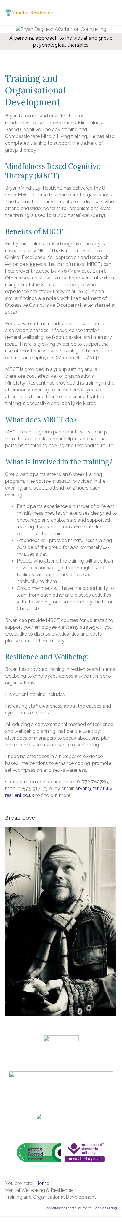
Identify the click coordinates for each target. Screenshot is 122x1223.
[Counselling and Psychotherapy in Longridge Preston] (31, 12)
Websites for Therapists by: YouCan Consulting (81, 1208)
